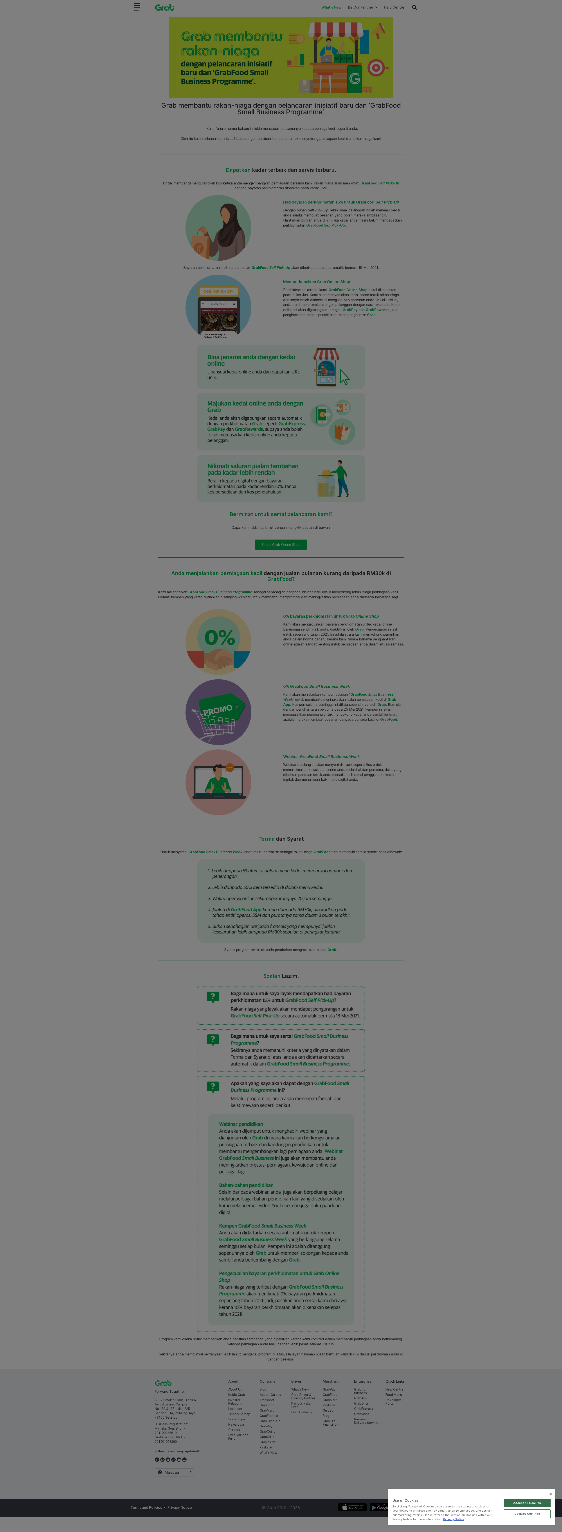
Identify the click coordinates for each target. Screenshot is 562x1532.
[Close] (550, 1494)
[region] (471, 1507)
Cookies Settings (527, 1513)
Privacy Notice (453, 1519)
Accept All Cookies (527, 1503)
